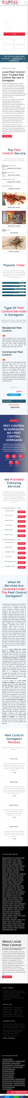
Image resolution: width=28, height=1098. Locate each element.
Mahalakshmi (9, 896)
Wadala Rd (10, 927)
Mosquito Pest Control (14, 182)
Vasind (23, 923)
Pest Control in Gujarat (7, 1089)
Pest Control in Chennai (19, 1065)
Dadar (10, 876)
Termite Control (9, 515)
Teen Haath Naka (6, 919)
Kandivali (4, 888)
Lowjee (3, 896)
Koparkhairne (9, 894)
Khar (15, 890)
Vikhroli (14, 925)
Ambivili (10, 860)
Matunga (12, 901)
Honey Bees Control (10, 566)
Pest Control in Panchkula (18, 1083)
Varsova (9, 923)
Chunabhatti (5, 874)
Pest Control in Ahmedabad (8, 1073)
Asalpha (4, 862)
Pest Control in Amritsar (7, 1083)
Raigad (11, 911)
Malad (9, 897)
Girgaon (10, 882)
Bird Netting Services (10, 561)
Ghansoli (21, 880)
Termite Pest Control (14, 175)
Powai (3, 911)
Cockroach (8, 42)
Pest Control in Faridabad (7, 1075)
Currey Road (5, 876)
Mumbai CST (5, 905)
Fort (18, 880)
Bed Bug (19, 42)
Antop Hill (19, 860)
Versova (4, 925)
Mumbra (11, 905)
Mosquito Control (9, 520)
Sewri (19, 915)
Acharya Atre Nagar (6, 858)
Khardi (3, 892)
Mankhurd (21, 897)
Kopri (14, 894)
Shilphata (8, 917)
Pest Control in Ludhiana (7, 1085)
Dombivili (21, 878)
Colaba (17, 874)
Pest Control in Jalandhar (19, 1085)
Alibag (22, 858)
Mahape (15, 896)
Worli (15, 929)
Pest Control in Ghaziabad (8, 1071)
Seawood (15, 915)
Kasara (18, 888)
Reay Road (4, 913)
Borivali (17, 868)
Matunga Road (18, 901)
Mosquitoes (8, 48)
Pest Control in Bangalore (7, 1065)
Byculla (21, 868)
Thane (23, 919)
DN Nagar (4, 878)
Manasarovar (15, 897)
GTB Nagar (10, 884)
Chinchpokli (9, 872)
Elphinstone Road (6, 880)
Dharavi (18, 876)
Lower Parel (21, 894)
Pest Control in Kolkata (20, 1079)
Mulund (15, 903)
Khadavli (4, 890)
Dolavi (16, 878)
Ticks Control (14, 232)
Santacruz (10, 915)
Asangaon (9, 862)
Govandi (20, 882)
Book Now (14, 394)
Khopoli (17, 892)
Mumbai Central (21, 903)
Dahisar (14, 876)
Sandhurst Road (17, 913)
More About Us (7, 136)
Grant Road (5, 884)
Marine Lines (16, 899)
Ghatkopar (4, 882)
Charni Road (16, 870)
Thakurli (19, 919)
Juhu (9, 886)
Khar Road (19, 890)
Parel (19, 909)
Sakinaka (10, 913)
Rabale (7, 911)
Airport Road (17, 858)
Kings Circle (22, 892)
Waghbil (16, 927)
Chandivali (9, 870)
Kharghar (8, 892)
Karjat (15, 888)
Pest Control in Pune (16, 1063)
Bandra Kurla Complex (17, 864)
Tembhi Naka (14, 919)
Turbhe (13, 921)
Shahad (23, 915)
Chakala (4, 870)
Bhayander (22, 866)
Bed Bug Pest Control (14, 207)
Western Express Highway (7, 929)
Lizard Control (8, 525)
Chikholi (4, 872)
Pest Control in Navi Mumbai (8, 1061)
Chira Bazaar (16, 872)
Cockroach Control (9, 510)
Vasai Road (14, 923)
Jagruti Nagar (17, 884)
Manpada (4, 899)
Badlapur (4, 864)
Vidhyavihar (9, 925)
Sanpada (4, 915)
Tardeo (15, 917)
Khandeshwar (10, 890)
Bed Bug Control (9, 530)
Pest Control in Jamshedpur (19, 1081)
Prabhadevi (13, 880)
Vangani (4, 923)
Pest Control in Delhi (6, 1063)
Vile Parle (19, 925)
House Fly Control (14, 251)
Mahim (19, 896)
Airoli (13, 858)
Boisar (13, 868)
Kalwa (18, 886)
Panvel (15, 909)
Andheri (14, 860)
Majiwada (4, 897)
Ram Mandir (17, 911)
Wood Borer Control (10, 552)
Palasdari (4, 909)
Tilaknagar (4, 921)
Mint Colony (5, 903)
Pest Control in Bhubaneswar (8, 1087)
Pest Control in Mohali (7, 1081)
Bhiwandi (9, 868)
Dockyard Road (10, 878)
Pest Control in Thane (20, 1061)
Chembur (22, 870)
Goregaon (15, 882)
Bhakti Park (11, 866)
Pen (22, 909)
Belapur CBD (5, 866)
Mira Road (10, 903)
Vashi (19, 923)
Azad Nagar (19, 862)
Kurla (17, 894)
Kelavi (22, 888)
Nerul (23, 907)
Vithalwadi (4, 927)
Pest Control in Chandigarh (8, 1079)
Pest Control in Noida (6, 1067)
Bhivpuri (4, 868)
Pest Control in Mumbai (7, 1059)
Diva (22, 876)
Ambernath (4, 860)
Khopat (12, 892)
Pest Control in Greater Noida (8, 1069)
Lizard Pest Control (14, 188)
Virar (23, 925)
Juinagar (14, 886)
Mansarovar (10, 899)
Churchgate (11, 874)
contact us (14, 60)
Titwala (9, 921)
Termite (19, 46)
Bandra (9, 864)
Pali (12, 909)
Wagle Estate (21, 927)
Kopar (3, 894)
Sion (12, 917)
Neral (20, 907)
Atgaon (14, 862)
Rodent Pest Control (14, 226)
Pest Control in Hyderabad (8, 1077)
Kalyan (21, 886)
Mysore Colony (17, 905)
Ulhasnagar (19, 921)
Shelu (3, 917)
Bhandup (16, 866)
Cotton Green (22, 874)
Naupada (16, 907)
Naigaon (4, 907)
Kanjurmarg (10, 888)
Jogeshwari (5, 886)
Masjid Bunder (5, 901)
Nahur (22, 905)
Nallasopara (10, 907)
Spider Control (8, 547)
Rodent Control (9, 534)
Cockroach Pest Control (14, 168)
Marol (21, 899)
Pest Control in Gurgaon (17, 1067)
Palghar (9, 909)
